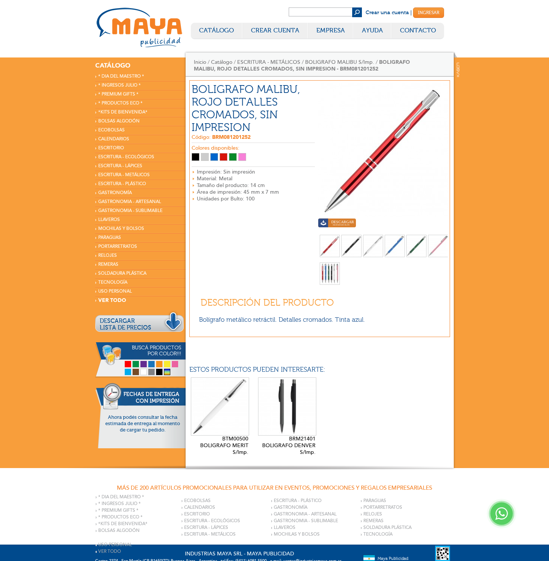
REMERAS (108, 264)
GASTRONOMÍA (115, 193)
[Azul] (151, 364)
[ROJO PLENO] (223, 157)
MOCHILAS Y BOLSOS (121, 228)
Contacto (418, 30)
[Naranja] (159, 364)
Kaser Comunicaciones (458, 70)
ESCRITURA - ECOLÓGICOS (126, 157)
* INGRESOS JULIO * (119, 85)
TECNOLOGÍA (112, 282)
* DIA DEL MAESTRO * (121, 76)
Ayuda (372, 30)
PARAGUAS (109, 237)
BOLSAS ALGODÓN (119, 121)
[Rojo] (128, 364)
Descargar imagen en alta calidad (337, 223)
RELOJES (107, 255)
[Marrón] (136, 372)
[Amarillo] (167, 364)
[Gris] (151, 372)
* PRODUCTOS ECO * (120, 103)
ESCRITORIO (111, 148)
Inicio (200, 62)
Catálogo (216, 30)
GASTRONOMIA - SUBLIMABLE (130, 211)
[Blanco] (143, 372)
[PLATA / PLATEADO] (205, 157)
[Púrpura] (143, 364)
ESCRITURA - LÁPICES (120, 166)
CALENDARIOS (113, 139)
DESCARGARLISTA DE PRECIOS (125, 324)
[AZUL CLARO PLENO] (214, 157)
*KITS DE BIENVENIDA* (123, 112)
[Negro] (159, 372)
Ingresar (428, 12)
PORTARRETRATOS (117, 246)
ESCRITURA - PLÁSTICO (122, 184)
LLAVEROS (109, 219)
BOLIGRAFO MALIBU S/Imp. (339, 62)
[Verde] (136, 364)
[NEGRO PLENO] (195, 157)
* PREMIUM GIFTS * (118, 94)
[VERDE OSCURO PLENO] (233, 157)
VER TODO (112, 300)
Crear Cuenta (275, 30)
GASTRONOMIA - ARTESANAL (129, 202)
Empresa (330, 30)
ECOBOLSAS (111, 130)
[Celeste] (128, 372)
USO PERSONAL (115, 291)
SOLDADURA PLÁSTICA (122, 273)
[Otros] (167, 372)
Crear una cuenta (387, 13)
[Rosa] (175, 364)
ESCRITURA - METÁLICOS (124, 175)
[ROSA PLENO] (242, 157)
